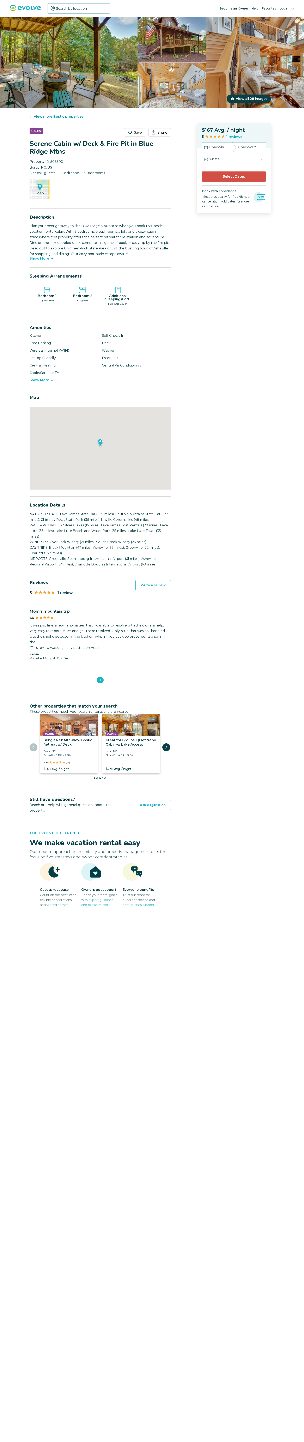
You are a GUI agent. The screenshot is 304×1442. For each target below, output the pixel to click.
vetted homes (57, 905)
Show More (39, 258)
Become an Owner (234, 8)
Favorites (269, 8)
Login (283, 8)
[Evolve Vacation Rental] (25, 10)
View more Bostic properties (59, 117)
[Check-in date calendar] (206, 147)
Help (255, 8)
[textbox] (79, 8)
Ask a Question (153, 805)
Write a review (153, 585)
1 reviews (234, 137)
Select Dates (234, 176)
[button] (234, 159)
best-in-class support (138, 905)
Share (162, 132)
